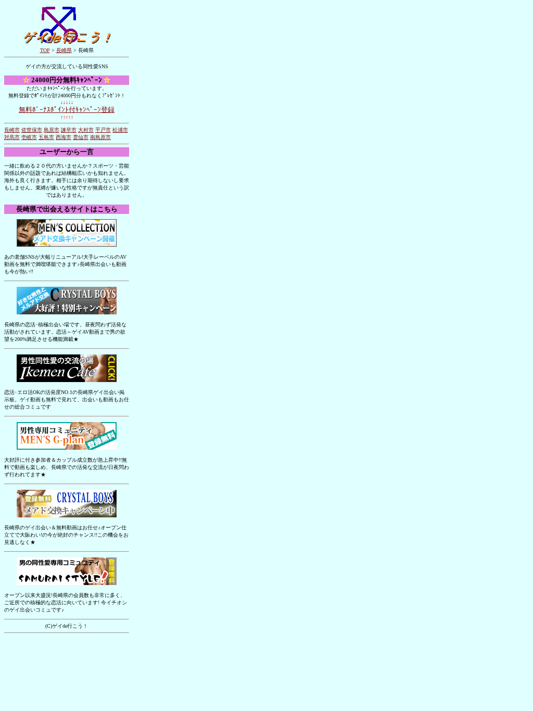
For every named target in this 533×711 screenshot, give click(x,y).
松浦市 (120, 130)
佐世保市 (31, 130)
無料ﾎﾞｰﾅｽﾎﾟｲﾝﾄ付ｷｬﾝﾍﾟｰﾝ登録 (67, 109)
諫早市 (69, 130)
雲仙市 (80, 137)
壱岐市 (29, 137)
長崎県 (64, 50)
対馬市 (12, 137)
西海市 (63, 137)
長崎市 (12, 130)
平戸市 (103, 130)
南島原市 (100, 137)
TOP (45, 50)
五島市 (46, 137)
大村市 (86, 130)
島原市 (51, 130)
